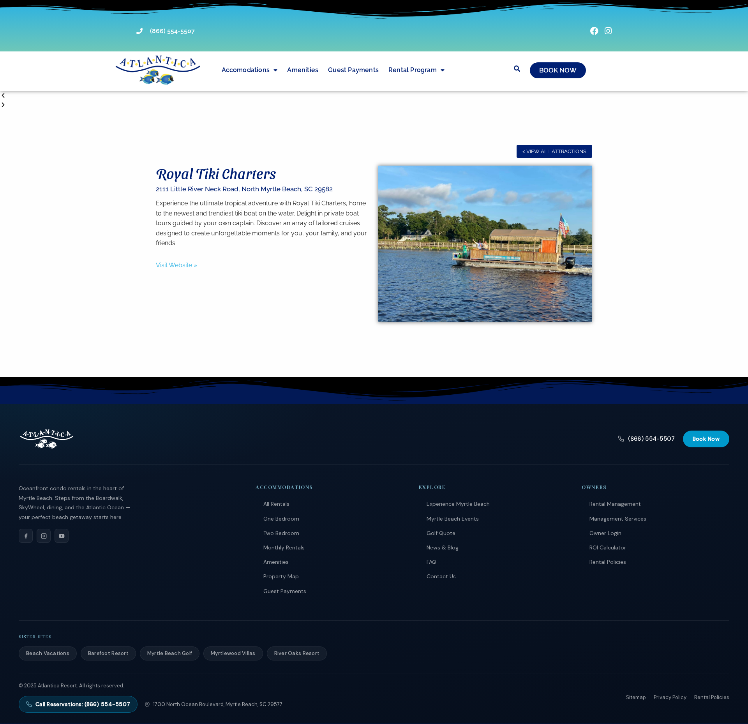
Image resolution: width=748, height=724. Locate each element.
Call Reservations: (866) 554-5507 (82, 704)
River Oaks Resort (296, 653)
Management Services (617, 518)
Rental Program (412, 70)
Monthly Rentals (284, 547)
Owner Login (605, 533)
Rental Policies (607, 561)
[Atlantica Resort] (47, 439)
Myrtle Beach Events (453, 518)
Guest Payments (353, 70)
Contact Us (441, 576)
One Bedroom (281, 518)
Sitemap (636, 697)
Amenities (302, 70)
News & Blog (443, 547)
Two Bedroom (281, 533)
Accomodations (246, 70)
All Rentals (276, 503)
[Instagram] (44, 536)
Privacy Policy (670, 697)
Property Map (281, 576)
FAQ (431, 561)
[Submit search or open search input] (517, 68)
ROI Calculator (607, 547)
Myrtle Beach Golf (169, 653)
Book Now (706, 438)
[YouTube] (62, 536)
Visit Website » (176, 265)
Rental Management (615, 503)
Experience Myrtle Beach (458, 503)
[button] (374, 96)
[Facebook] (26, 536)
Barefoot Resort (108, 653)
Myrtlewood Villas (233, 653)
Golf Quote (441, 533)
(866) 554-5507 (651, 439)
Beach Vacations (47, 653)
